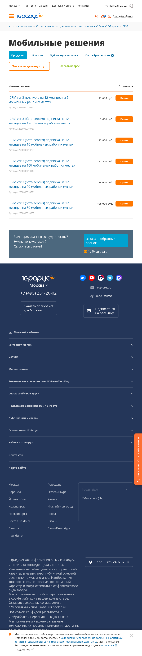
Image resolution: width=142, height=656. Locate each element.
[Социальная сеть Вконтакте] (83, 278)
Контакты (83, 5)
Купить (124, 98)
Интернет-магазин (37, 5)
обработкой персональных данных (38, 617)
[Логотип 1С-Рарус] (27, 16)
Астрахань (54, 484)
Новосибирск (18, 514)
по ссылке (108, 645)
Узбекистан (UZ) (92, 498)
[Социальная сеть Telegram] (110, 278)
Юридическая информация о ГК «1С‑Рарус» (42, 560)
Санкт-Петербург (59, 528)
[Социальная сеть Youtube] (92, 278)
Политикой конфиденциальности (34, 612)
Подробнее (23, 649)
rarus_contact (104, 296)
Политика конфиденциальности (35, 565)
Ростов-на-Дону (19, 521)
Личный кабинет (26, 332)
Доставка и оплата (63, 5)
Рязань (52, 521)
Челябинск (16, 536)
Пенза (52, 514)
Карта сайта (17, 468)
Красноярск (17, 506)
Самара (14, 528)
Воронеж (15, 492)
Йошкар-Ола (17, 499)
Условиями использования (38, 607)
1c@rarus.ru (98, 251)
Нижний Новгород (60, 506)
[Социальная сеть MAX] (119, 278)
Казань (52, 499)
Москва (14, 484)
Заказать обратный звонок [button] (100, 241)
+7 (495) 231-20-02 (116, 5)
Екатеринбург (57, 492)
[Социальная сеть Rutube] (101, 278)
